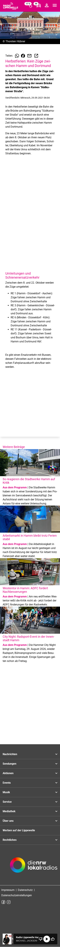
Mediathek (9, 811)
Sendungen (9, 763)
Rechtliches (9, 839)
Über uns (8, 820)
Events (7, 782)
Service (7, 801)
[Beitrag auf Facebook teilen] (23, 56)
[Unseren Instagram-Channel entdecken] (9, 902)
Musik (6, 792)
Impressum (7, 890)
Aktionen (8, 773)
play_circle (47, 939)
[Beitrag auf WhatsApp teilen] (17, 56)
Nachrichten (10, 754)
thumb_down (41, 939)
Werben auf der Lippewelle (19, 830)
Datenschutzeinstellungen (16, 895)
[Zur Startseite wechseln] (11, 6)
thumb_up (53, 939)
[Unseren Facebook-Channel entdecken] (3, 902)
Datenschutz (25, 890)
